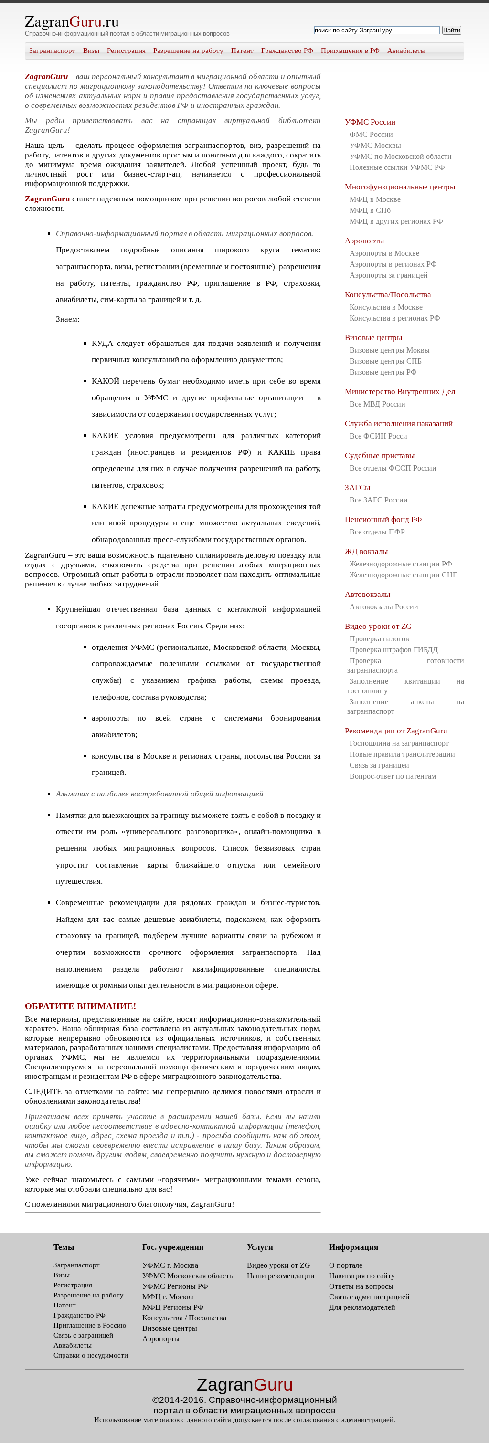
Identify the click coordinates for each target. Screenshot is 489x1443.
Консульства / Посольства (184, 1318)
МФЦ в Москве (375, 199)
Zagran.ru (72, 20)
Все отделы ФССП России (393, 468)
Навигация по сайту (362, 1276)
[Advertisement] (392, 90)
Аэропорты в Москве (384, 253)
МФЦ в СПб (370, 210)
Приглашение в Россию (89, 1325)
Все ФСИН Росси (378, 436)
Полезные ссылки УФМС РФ (397, 167)
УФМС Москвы (375, 145)
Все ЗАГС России (379, 500)
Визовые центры (373, 337)
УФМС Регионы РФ (175, 1286)
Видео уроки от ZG (378, 626)
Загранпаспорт (52, 50)
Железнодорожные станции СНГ (403, 575)
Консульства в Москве (386, 307)
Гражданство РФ (287, 50)
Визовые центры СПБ (386, 361)
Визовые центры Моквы (390, 350)
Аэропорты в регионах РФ (393, 264)
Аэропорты (364, 240)
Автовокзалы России (384, 607)
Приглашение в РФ (350, 50)
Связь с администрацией (369, 1297)
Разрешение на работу (188, 50)
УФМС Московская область (187, 1276)
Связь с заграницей (83, 1335)
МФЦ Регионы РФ (173, 1307)
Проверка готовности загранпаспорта (405, 665)
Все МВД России (377, 404)
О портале (345, 1265)
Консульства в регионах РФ (395, 318)
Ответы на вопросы (361, 1286)
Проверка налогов (379, 639)
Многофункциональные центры (400, 186)
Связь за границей (379, 765)
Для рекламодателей (362, 1307)
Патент (242, 50)
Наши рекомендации (281, 1276)
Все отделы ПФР (377, 532)
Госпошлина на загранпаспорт (399, 743)
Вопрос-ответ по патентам (393, 776)
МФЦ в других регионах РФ (396, 221)
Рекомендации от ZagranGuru (396, 730)
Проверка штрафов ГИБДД (394, 650)
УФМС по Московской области (401, 156)
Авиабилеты (406, 50)
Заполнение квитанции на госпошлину (405, 686)
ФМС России (371, 134)
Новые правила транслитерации (402, 754)
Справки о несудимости (90, 1355)
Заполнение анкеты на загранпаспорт (405, 706)
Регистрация (126, 50)
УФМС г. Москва (170, 1265)
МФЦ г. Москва (168, 1297)
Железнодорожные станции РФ (401, 564)
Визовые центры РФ (383, 372)
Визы (91, 50)
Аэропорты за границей (389, 275)
